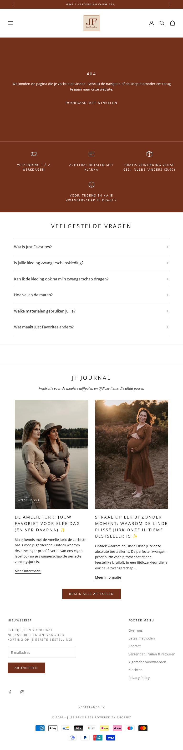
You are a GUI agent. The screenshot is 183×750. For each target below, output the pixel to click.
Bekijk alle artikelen (91, 593)
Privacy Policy (139, 677)
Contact (134, 646)
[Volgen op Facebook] (10, 692)
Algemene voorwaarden (147, 662)
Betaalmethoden (141, 638)
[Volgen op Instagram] (22, 692)
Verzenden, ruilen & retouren (151, 654)
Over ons (135, 630)
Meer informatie (28, 571)
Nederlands (89, 707)
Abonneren (26, 668)
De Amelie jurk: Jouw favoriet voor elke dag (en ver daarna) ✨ (47, 523)
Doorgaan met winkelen (91, 103)
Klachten (135, 670)
